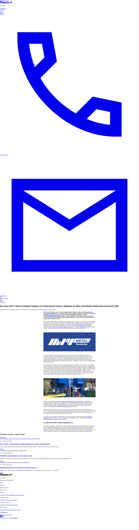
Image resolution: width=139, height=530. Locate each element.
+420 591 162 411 (4, 495)
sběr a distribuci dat (58, 405)
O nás (12, 509)
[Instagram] (3, 516)
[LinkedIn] (1, 516)
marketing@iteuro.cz (13, 505)
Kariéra (1, 509)
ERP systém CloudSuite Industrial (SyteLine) (72, 401)
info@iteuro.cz (12, 495)
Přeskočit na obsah (4, 0)
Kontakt (9, 509)
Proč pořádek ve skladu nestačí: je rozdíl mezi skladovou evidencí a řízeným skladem (25, 444)
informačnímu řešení (81, 325)
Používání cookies (4, 514)
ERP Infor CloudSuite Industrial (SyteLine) (63, 327)
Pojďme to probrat (4, 298)
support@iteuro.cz (13, 500)
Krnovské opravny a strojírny (60, 419)
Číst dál (1, 449)
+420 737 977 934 (4, 505)
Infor (47, 402)
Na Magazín (3, 437)
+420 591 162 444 (4, 500)
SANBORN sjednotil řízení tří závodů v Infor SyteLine (16, 456)
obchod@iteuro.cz (20, 495)
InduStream (52, 316)
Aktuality (5, 509)
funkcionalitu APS (84, 327)
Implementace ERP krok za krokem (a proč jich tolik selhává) (18, 467)
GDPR (10, 514)
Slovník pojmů (17, 509)
